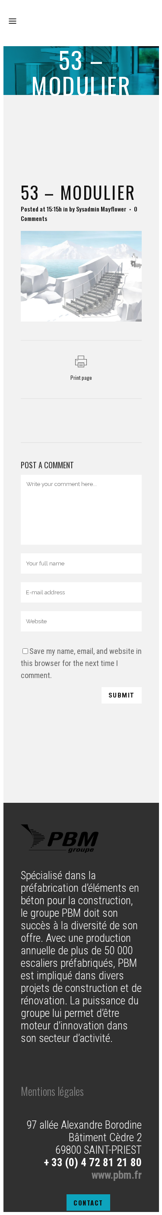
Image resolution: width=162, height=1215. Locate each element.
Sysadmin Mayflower (101, 208)
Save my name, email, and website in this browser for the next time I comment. (81, 663)
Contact (88, 1202)
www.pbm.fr (117, 1175)
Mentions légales (52, 1091)
